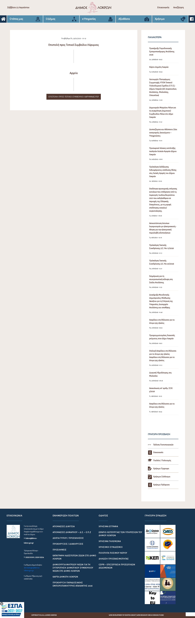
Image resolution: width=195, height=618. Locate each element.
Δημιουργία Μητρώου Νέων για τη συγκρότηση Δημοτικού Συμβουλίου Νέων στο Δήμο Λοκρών (73, 568)
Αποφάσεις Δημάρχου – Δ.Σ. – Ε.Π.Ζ (72, 532)
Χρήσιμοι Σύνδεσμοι (111, 547)
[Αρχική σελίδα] (3, 19)
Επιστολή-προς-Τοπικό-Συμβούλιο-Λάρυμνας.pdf (73, 97)
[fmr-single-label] (152, 531)
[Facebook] (191, 19)
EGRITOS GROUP (130, 615)
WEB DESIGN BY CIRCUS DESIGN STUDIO (150, 615)
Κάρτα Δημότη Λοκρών (65, 577)
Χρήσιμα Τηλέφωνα (110, 541)
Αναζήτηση (178, 7)
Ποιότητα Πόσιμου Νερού (113, 553)
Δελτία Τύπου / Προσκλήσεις (68, 538)
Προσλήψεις (59, 550)
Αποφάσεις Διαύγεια (64, 526)
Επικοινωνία (163, 7)
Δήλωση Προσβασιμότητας (114, 559)
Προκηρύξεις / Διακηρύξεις (68, 544)
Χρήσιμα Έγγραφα (108, 526)
